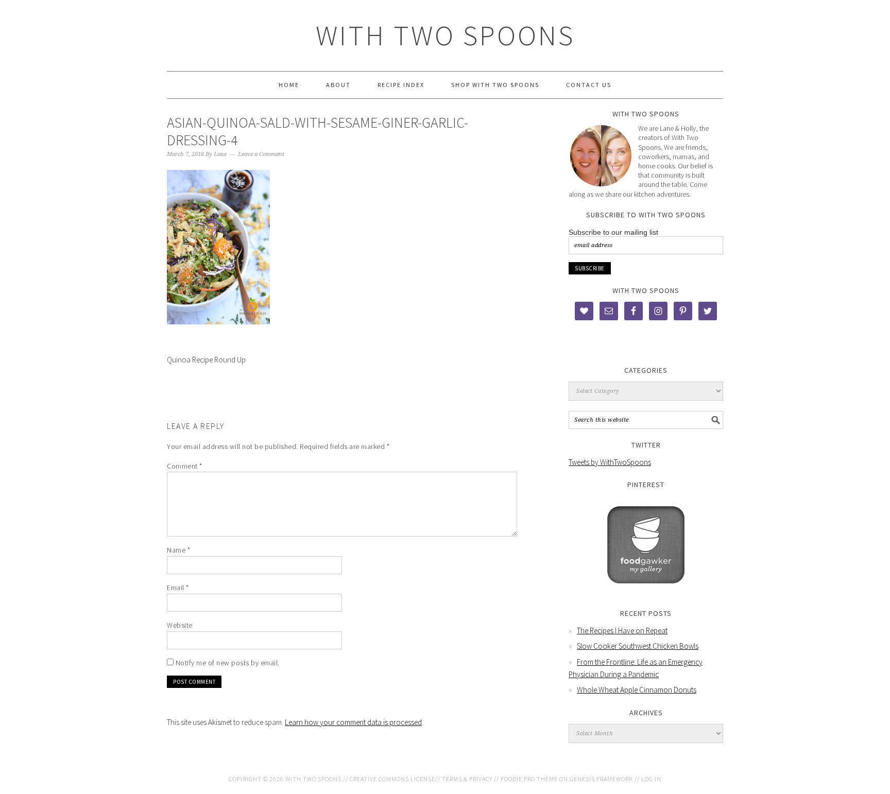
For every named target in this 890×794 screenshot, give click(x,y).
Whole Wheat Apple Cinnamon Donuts (636, 690)
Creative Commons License (392, 779)
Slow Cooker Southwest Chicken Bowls (637, 646)
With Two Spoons (445, 35)
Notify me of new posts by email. (228, 662)
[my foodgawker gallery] (645, 591)
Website (180, 625)
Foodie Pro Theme (529, 779)
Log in (651, 779)
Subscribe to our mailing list (613, 232)
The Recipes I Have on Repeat (622, 630)
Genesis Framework (601, 779)
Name (178, 550)
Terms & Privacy (467, 779)
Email (178, 587)
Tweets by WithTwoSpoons (610, 462)
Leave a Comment (261, 154)
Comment (184, 466)
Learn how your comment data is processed (353, 722)
